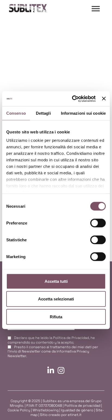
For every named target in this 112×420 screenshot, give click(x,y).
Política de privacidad (82, 405)
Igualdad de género (77, 410)
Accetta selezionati (56, 299)
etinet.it (75, 414)
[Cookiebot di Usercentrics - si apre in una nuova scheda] (72, 98)
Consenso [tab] (16, 113)
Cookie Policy (19, 410)
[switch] (98, 223)
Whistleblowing (45, 410)
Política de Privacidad (71, 337)
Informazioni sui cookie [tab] (83, 113)
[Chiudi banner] (104, 99)
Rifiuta (56, 316)
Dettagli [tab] (43, 113)
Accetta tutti (56, 281)
